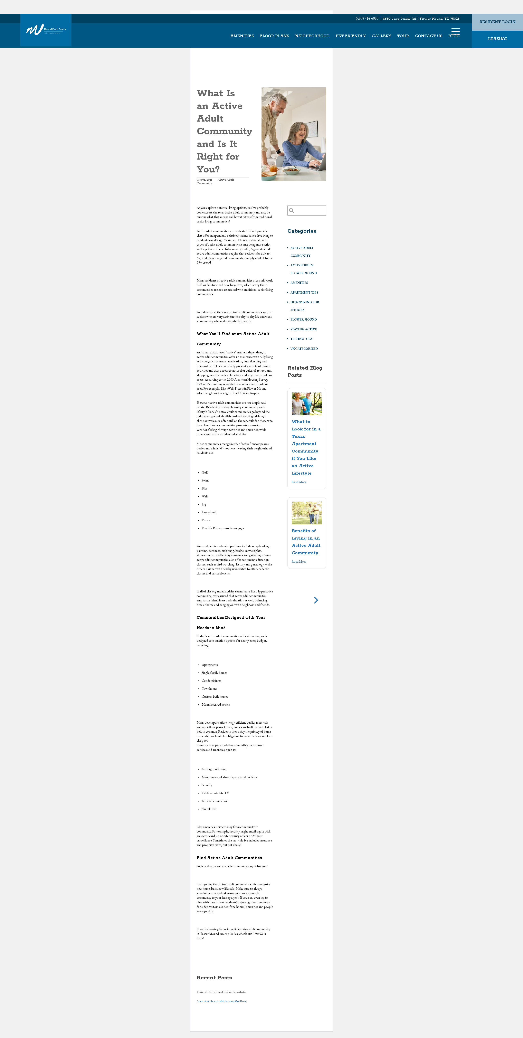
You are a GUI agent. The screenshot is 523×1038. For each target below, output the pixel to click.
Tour (403, 36)
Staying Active (304, 329)
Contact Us (428, 36)
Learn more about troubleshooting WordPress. (222, 1001)
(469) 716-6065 (367, 18)
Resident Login (497, 22)
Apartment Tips (304, 292)
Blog (454, 36)
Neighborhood (312, 36)
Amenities (242, 36)
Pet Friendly (351, 36)
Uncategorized (304, 349)
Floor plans (274, 36)
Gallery (381, 36)
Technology (302, 339)
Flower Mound (304, 319)
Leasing (497, 39)
